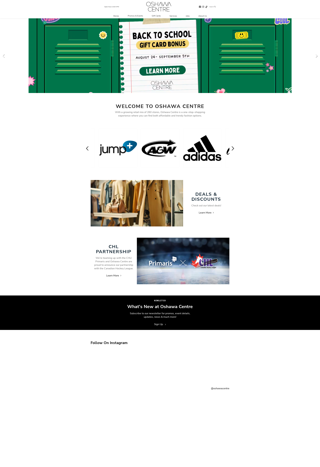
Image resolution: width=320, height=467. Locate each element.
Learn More (205, 212)
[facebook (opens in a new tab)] (200, 6)
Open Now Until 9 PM (111, 7)
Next (316, 55)
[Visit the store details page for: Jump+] (118, 148)
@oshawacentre (220, 388)
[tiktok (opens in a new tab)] (206, 6)
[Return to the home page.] (158, 6)
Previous (4, 55)
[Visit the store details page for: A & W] (160, 148)
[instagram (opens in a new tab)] (203, 6)
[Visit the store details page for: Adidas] (202, 148)
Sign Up (159, 324)
